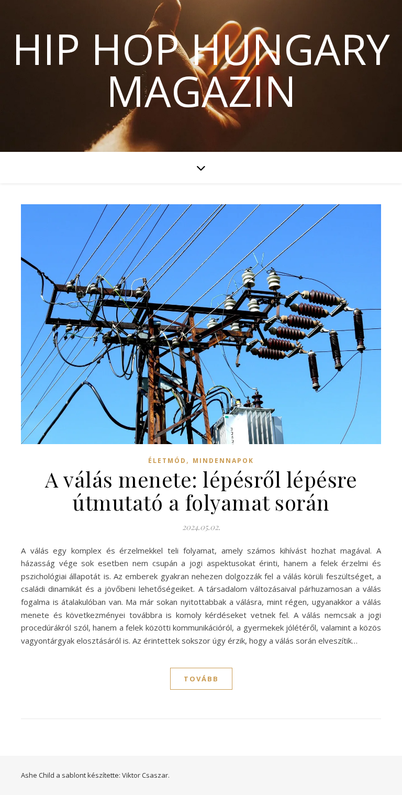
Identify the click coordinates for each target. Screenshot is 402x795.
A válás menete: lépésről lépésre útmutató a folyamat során (201, 490)
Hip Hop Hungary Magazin (201, 70)
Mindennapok (223, 460)
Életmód (167, 460)
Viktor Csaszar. (146, 775)
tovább (201, 678)
